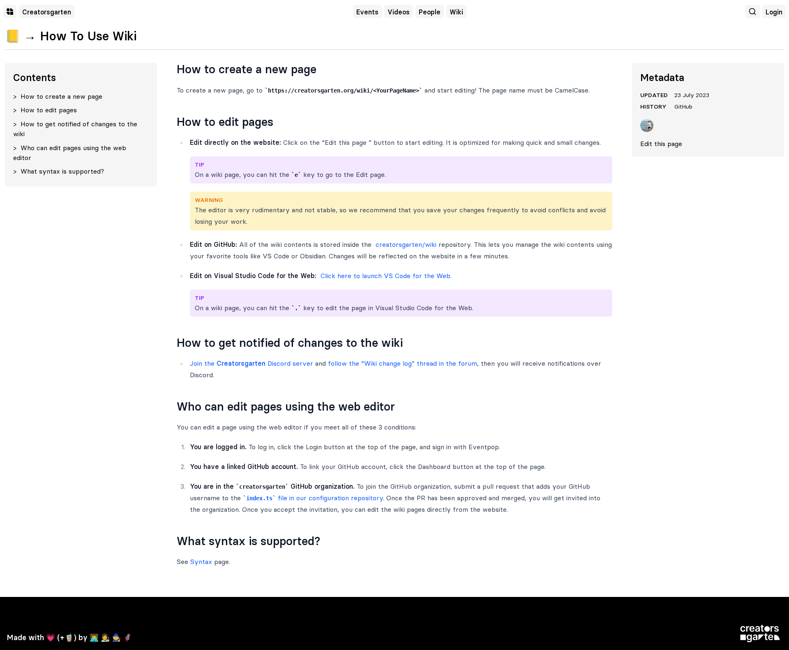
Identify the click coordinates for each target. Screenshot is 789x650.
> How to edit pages (45, 110)
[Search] (752, 11)
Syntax (201, 561)
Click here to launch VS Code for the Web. (385, 276)
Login (774, 12)
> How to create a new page (57, 96)
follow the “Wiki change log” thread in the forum (402, 363)
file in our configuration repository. (315, 498)
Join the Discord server (251, 363)
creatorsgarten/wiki (405, 244)
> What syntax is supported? (58, 171)
